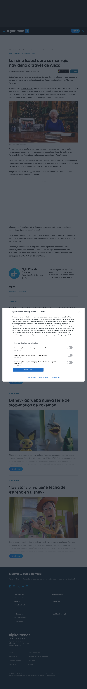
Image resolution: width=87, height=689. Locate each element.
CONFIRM (28, 369)
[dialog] (43, 344)
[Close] (80, 312)
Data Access (43, 377)
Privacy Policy (55, 377)
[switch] (70, 347)
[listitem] (43, 343)
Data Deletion (31, 377)
